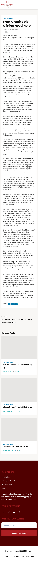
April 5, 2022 (7, 371)
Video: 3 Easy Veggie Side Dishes (17, 407)
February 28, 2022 (8, 450)
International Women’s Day (15, 446)
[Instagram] (19, 512)
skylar (17, 371)
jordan (9, 32)
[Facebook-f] (3, 512)
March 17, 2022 (7, 411)
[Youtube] (14, 512)
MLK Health (28, 551)
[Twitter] (9, 512)
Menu (35, 4)
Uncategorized (8, 18)
